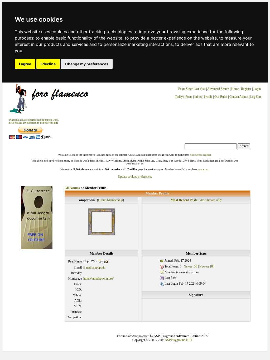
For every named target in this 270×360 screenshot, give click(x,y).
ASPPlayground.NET (178, 340)
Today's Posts (183, 97)
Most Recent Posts (184, 200)
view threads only (211, 200)
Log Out (255, 97)
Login (257, 89)
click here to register (200, 154)
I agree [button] (25, 64)
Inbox (198, 97)
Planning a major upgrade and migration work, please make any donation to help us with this (34, 121)
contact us (203, 169)
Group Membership (110, 200)
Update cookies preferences (135, 176)
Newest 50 (190, 266)
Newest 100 (206, 266)
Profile (208, 97)
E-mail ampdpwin (94, 267)
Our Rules (220, 97)
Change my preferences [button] (86, 64)
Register (246, 89)
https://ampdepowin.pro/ (98, 278)
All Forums (72, 188)
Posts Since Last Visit (191, 89)
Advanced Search (218, 89)
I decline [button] (48, 64)
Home (235, 89)
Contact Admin (238, 97)
